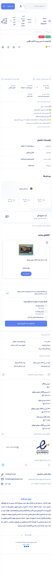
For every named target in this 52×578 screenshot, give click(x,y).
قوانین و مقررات (5, 21)
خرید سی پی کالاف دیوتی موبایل (23, 21)
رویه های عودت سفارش (19, 342)
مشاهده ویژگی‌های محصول (44, 102)
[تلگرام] (49, 465)
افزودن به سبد (26, 274)
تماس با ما (47, 342)
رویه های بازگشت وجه (44, 349)
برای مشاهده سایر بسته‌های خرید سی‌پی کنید (37, 123)
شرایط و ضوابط (46, 345)
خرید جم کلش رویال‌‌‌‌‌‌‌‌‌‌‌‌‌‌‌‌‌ (20, 363)
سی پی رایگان (46, 384)
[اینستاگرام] (3, 465)
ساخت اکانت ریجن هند (43, 417)
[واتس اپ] (26, 465)
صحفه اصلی (29, 21)
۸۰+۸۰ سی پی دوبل (44, 400)
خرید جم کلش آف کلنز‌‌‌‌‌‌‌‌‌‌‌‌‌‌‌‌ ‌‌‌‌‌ (19, 366)
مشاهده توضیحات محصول (44, 127)
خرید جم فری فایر (14, 21)
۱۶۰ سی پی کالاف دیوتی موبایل (41, 425)
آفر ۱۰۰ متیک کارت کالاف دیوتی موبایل (37, 260)
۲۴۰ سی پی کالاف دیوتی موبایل (40, 408)
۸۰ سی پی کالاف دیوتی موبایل (41, 392)
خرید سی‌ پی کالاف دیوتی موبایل (41, 363)
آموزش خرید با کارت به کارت (18, 345)
